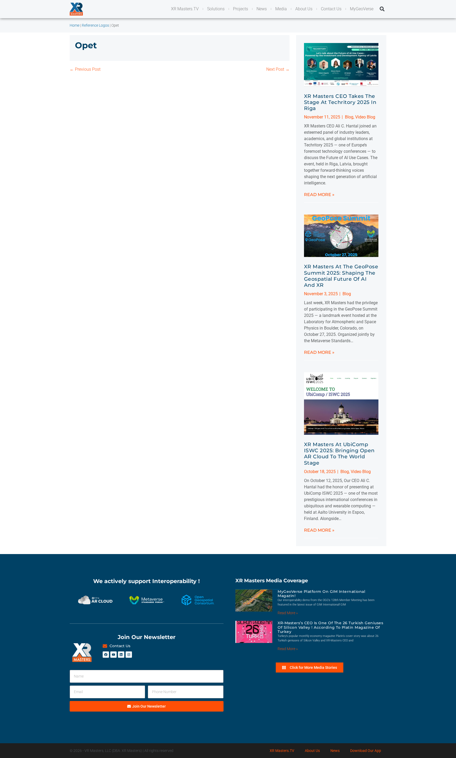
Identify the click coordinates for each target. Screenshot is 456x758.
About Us (312, 751)
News (335, 751)
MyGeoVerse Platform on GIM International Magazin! (321, 593)
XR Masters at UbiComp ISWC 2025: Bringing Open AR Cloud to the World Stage (339, 453)
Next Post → (277, 69)
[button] (382, 9)
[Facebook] (106, 654)
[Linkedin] (121, 654)
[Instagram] (129, 654)
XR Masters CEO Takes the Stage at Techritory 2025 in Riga (340, 102)
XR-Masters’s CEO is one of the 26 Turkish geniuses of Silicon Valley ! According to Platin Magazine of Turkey (330, 627)
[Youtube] (113, 654)
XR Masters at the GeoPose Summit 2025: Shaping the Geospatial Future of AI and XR (341, 275)
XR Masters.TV (282, 751)
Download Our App (365, 751)
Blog (349, 117)
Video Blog (365, 117)
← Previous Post (85, 69)
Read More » (319, 194)
